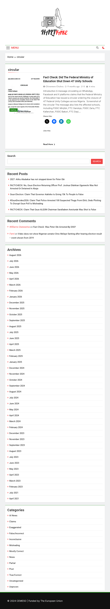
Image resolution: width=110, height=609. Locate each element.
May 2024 (13, 409)
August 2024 (15, 391)
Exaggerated (15, 527)
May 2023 (13, 469)
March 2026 (14, 285)
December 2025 (16, 302)
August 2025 (15, 326)
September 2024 (17, 385)
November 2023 (16, 439)
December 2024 (16, 368)
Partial (13, 110)
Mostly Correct (16, 551)
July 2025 (13, 332)
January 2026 (15, 296)
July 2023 (13, 457)
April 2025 (14, 344)
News (12, 557)
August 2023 (15, 451)
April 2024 (14, 415)
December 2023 (16, 433)
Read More (48, 144)
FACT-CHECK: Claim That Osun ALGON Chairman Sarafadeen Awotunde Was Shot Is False (53, 209)
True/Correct (15, 575)
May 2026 (13, 273)
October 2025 (15, 314)
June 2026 (14, 267)
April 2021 (14, 498)
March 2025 (14, 350)
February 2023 (16, 486)
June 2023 (14, 463)
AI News (13, 515)
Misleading (14, 545)
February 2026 (16, 290)
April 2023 (14, 475)
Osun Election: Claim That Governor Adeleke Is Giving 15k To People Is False (47, 194)
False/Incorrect (16, 533)
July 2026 (13, 261)
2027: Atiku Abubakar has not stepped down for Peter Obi (37, 179)
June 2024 (14, 403)
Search (11, 155)
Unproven (13, 586)
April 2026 (14, 279)
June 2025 (14, 338)
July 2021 (13, 492)
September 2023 (17, 445)
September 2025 (17, 320)
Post (11, 569)
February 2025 (16, 356)
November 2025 (16, 308)
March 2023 (14, 481)
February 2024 (16, 427)
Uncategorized (16, 581)
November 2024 (16, 374)
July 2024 (13, 397)
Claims (12, 521)
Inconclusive (15, 539)
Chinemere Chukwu (55, 86)
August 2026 (15, 255)
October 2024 (15, 380)
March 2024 (14, 421)
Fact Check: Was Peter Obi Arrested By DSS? (54, 227)
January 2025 (15, 362)
